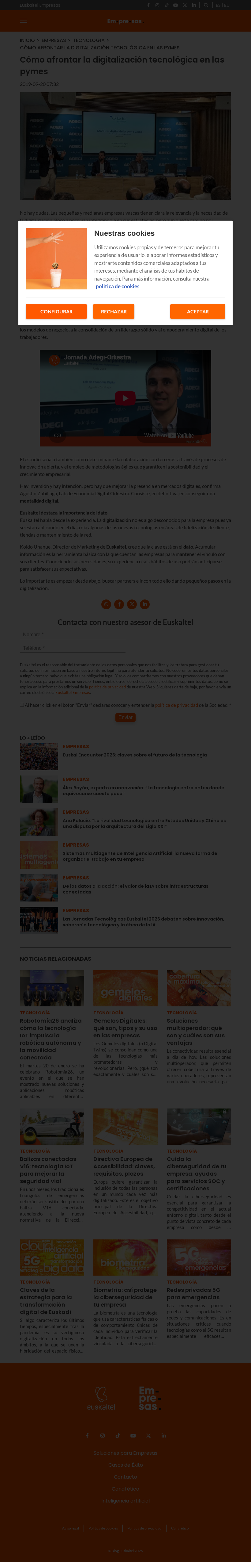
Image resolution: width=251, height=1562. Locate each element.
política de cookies (117, 286)
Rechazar (114, 311)
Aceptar (198, 311)
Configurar (56, 311)
